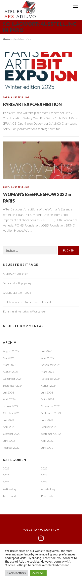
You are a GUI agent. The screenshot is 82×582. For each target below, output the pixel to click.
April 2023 (9, 426)
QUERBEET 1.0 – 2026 (17, 292)
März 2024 (47, 399)
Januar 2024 (10, 406)
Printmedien (48, 496)
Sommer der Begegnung (17, 283)
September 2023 (51, 413)
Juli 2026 (46, 351)
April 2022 (47, 440)
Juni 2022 (9, 440)
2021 (6, 468)
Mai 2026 (8, 358)
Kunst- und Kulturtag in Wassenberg (25, 311)
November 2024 (51, 378)
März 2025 (47, 371)
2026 (44, 482)
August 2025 (11, 371)
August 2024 (49, 385)
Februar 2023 (49, 426)
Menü (75, 7)
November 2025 (51, 364)
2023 (6, 475)
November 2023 (51, 406)
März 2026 (9, 364)
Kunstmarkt (10, 496)
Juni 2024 (47, 392)
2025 (6, 97)
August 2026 (11, 351)
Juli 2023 (8, 420)
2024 (44, 475)
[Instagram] (41, 538)
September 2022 (51, 433)
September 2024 (13, 385)
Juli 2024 (8, 392)
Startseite (8, 39)
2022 (6, 187)
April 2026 (47, 358)
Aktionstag (9, 489)
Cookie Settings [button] (16, 572)
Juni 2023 (47, 420)
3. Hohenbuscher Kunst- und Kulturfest (27, 302)
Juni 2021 (47, 447)
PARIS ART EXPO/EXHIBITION (32, 104)
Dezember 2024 (12, 378)
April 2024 (9, 399)
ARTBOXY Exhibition (15, 273)
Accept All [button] (38, 572)
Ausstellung (20, 97)
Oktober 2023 (11, 413)
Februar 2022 (11, 447)
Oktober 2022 (11, 433)
